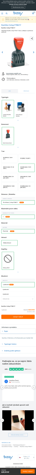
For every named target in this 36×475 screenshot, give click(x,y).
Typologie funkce (10, 344)
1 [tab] (18, 120)
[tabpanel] (7, 109)
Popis (6, 331)
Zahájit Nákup (18, 317)
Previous (2, 52)
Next (34, 52)
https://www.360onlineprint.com (11, 21)
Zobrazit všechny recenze (17, 435)
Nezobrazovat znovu (18, 7)
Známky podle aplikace (12, 351)
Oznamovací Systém (18, 463)
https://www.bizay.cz (24, 17)
